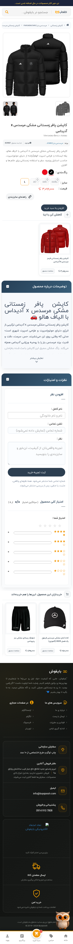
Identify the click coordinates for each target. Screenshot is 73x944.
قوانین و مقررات (58, 722)
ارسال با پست (60, 716)
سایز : (64, 182)
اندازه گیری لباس (58, 728)
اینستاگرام (28, 710)
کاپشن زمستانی (56, 25)
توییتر (29, 728)
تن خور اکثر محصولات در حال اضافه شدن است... (36, 3)
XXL (44, 181)
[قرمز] (45, 172)
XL (34, 181)
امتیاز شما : (58, 518)
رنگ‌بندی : (61, 172)
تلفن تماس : (55, 423)
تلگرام (30, 716)
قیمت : (63, 188)
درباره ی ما (61, 710)
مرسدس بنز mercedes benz (35, 25)
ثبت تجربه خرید (36, 472)
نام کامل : (56, 409)
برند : (66, 143)
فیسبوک (28, 722)
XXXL (55, 181)
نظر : (59, 438)
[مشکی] (51, 172)
